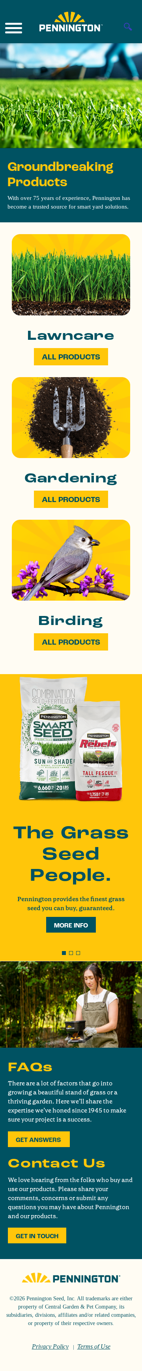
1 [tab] (64, 953)
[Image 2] (71, 21)
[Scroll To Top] (122, 1360)
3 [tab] (78, 953)
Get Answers (39, 1140)
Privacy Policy (50, 1346)
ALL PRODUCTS (71, 357)
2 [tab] (71, 953)
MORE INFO (71, 925)
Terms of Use (93, 1346)
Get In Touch (37, 1236)
